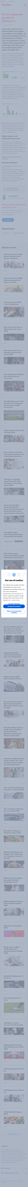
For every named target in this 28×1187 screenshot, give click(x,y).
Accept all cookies (14, 606)
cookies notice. (15, 600)
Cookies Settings (14, 603)
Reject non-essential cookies (14, 611)
